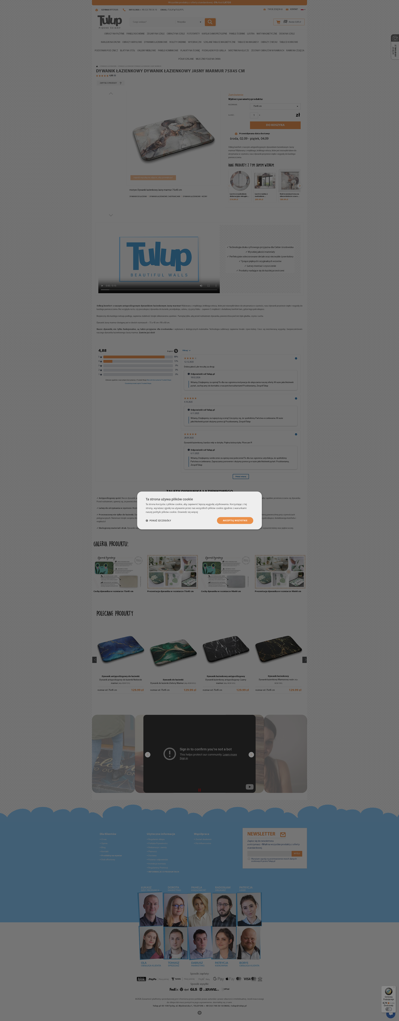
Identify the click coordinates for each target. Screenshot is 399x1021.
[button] (158, 520)
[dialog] (199, 510)
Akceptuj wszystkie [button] (235, 520)
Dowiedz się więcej (188, 511)
